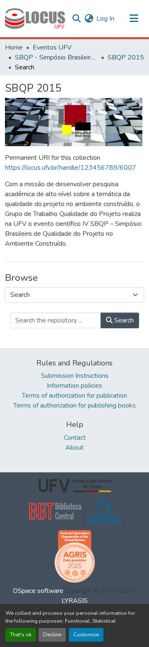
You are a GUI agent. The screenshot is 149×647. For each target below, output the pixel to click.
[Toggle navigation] (134, 18)
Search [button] (123, 320)
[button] (35, 18)
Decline (52, 634)
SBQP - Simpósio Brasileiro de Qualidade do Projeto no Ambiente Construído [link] (56, 57)
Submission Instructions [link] (74, 375)
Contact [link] (75, 437)
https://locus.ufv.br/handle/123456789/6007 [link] (70, 167)
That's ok (20, 634)
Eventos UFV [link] (52, 47)
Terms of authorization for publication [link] (74, 395)
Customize (86, 634)
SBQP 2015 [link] (126, 57)
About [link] (74, 447)
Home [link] (14, 47)
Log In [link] (105, 18)
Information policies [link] (74, 385)
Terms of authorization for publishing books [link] (74, 405)
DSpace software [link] (38, 590)
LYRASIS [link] (75, 600)
